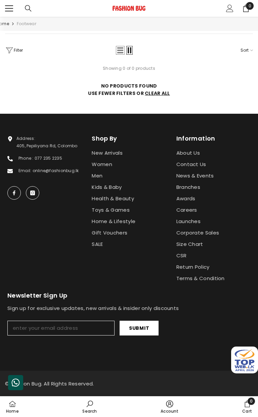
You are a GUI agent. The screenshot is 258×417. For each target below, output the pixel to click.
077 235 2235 (48, 158)
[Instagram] (32, 193)
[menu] (9, 8)
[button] (120, 50)
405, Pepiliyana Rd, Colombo (46, 146)
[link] (89, 407)
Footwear (26, 24)
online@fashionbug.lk (56, 170)
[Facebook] (14, 193)
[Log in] (229, 8)
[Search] (28, 8)
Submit (139, 328)
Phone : (26, 158)
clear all (157, 93)
